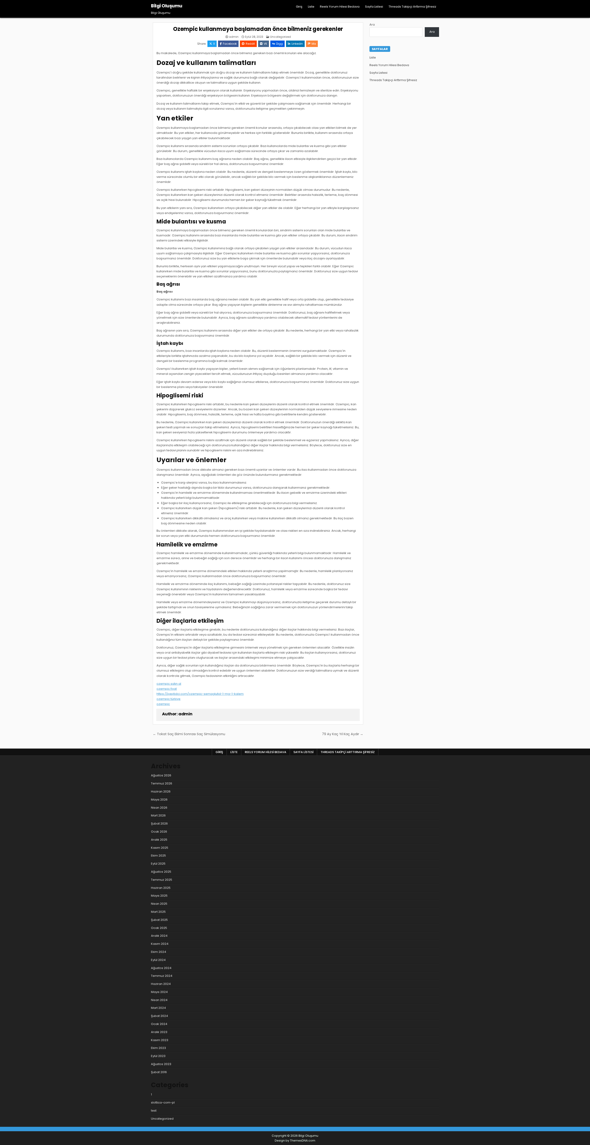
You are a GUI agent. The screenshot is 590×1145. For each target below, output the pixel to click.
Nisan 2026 (159, 807)
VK (265, 44)
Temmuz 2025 (161, 880)
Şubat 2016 (159, 1072)
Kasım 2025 (159, 848)
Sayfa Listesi (374, 6)
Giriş (299, 6)
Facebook (230, 44)
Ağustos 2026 (161, 775)
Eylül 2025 (158, 863)
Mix (314, 44)
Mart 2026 (158, 815)
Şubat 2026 (159, 823)
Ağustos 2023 (161, 1064)
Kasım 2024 (159, 944)
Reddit (250, 44)
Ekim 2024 (158, 952)
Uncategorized (280, 37)
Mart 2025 (158, 912)
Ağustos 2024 (161, 968)
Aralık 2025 (159, 839)
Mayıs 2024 (159, 992)
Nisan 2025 (159, 903)
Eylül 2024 (158, 960)
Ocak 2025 (159, 928)
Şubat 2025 (159, 920)
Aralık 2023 (159, 1032)
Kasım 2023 (159, 1040)
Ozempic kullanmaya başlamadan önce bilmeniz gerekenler (258, 29)
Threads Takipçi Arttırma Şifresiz (412, 6)
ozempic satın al (168, 683)
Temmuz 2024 (161, 976)
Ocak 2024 (159, 1024)
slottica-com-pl (163, 1102)
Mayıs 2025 (159, 895)
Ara (372, 24)
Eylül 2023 (158, 1056)
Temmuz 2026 (161, 783)
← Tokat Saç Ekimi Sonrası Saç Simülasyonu (189, 734)
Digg (279, 44)
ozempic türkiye (168, 699)
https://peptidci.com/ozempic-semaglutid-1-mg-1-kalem (200, 694)
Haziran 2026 (161, 791)
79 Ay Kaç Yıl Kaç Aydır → (342, 734)
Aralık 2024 (159, 936)
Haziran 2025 (161, 888)
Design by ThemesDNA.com (295, 1140)
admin (234, 36)
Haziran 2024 (161, 984)
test (153, 1110)
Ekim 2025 (158, 855)
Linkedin (297, 44)
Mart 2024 (158, 1008)
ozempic (163, 704)
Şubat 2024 (159, 1016)
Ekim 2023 (158, 1048)
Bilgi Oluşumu (166, 6)
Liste (311, 6)
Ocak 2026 (159, 831)
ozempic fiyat (166, 689)
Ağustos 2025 (161, 871)
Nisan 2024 (159, 1000)
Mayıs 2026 (159, 799)
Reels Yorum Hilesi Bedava (340, 6)
